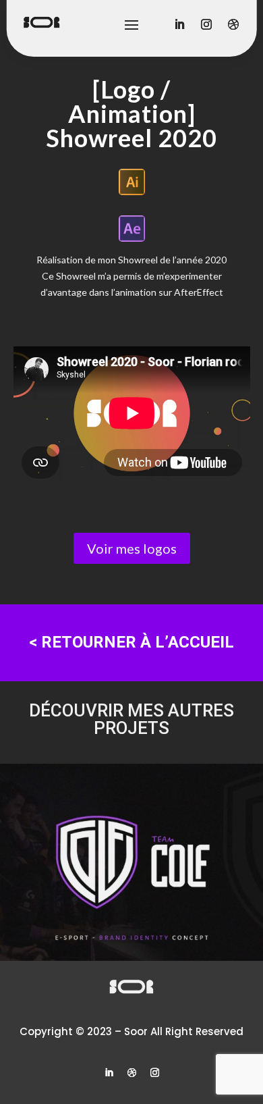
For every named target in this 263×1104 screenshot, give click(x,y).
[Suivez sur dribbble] (131, 1073)
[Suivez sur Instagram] (154, 1073)
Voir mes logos (132, 548)
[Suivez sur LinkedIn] (108, 1073)
